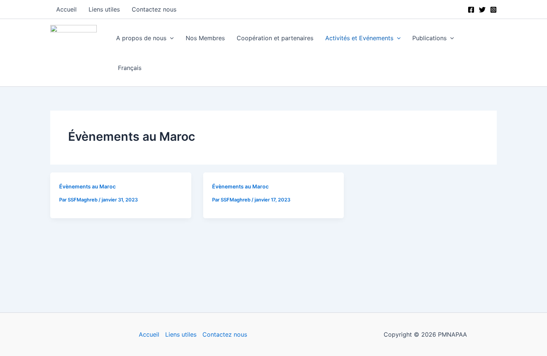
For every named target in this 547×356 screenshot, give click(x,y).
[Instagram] (493, 9)
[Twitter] (482, 9)
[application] (170, 38)
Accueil (149, 334)
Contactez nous (224, 334)
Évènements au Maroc (87, 186)
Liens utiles (180, 334)
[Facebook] (471, 9)
